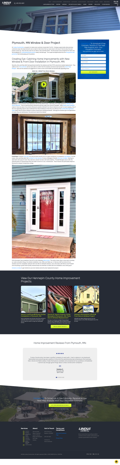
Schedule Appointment (57, 1)
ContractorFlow (66, 1)
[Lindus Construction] (7, 3)
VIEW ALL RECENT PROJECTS (60, 326)
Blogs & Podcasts (82, 1)
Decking (90, 4)
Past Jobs (35, 438)
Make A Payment (36, 433)
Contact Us (86, 44)
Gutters (27, 431)
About (50, 1)
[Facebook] (114, 1)
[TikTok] (95, 454)
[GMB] (117, 5)
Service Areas (36, 431)
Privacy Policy (59, 438)
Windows (64, 4)
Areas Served (107, 1)
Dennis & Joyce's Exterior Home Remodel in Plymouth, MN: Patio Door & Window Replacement (59, 316)
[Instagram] (114, 3)
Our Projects (74, 1)
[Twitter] (115, 1)
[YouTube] (116, 3)
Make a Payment (90, 1)
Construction (28, 444)
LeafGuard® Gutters (48, 4)
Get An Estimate (48, 441)
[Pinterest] (117, 1)
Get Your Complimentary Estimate (60, 405)
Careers (96, 1)
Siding (84, 4)
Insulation (97, 4)
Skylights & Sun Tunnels (75, 4)
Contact (101, 1)
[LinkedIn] (117, 3)
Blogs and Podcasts (37, 436)
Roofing (58, 4)
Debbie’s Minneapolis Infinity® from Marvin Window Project (85, 315)
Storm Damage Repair (27, 442)
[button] (116, 461)
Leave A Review (36, 435)
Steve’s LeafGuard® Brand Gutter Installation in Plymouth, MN (33, 315)
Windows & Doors (28, 435)
